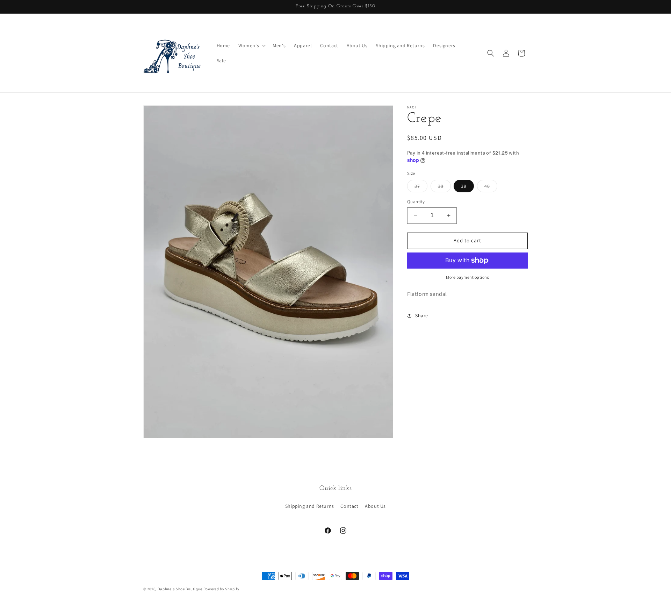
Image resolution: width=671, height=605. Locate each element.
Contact (349, 506)
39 (464, 186)
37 (420, 187)
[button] (251, 45)
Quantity (416, 202)
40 (490, 187)
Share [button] (421, 315)
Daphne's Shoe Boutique (180, 588)
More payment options (467, 277)
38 (444, 187)
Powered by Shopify (221, 588)
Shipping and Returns (309, 506)
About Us (375, 506)
